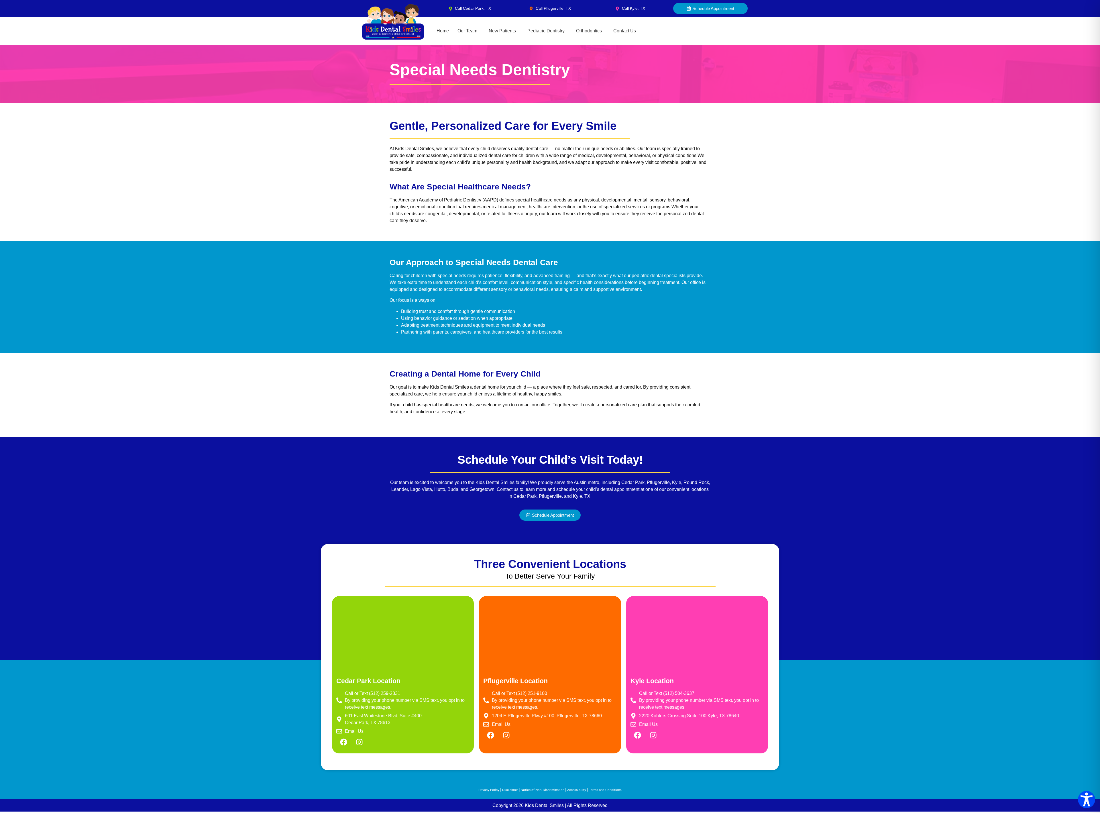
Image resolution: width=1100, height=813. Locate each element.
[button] (468, 31)
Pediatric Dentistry (546, 30)
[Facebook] (343, 742)
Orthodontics (589, 30)
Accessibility (576, 790)
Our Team (467, 30)
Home (443, 30)
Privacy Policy (488, 790)
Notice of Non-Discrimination (542, 790)
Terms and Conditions (605, 790)
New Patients (502, 30)
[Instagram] (359, 742)
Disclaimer (510, 790)
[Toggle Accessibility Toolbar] (1086, 799)
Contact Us (624, 30)
